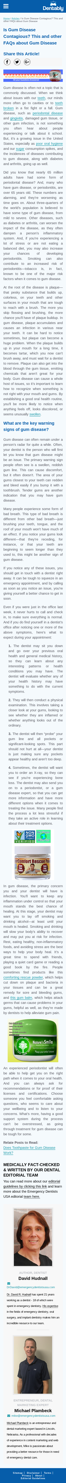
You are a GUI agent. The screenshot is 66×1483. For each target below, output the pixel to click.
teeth (41, 98)
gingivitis (16, 118)
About (38, 1475)
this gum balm (21, 997)
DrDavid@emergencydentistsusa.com (31, 1287)
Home (6, 18)
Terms (47, 1473)
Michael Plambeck (18, 1423)
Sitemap (18, 1473)
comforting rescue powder (23, 977)
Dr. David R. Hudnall (19, 1294)
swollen (34, 414)
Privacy (26, 1475)
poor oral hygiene (49, 143)
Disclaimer (33, 1473)
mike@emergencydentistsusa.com (33, 1415)
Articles (15, 18)
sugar (20, 149)
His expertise (50, 1306)
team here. (32, 1196)
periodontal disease (48, 113)
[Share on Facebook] (7, 62)
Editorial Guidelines (33, 1478)
